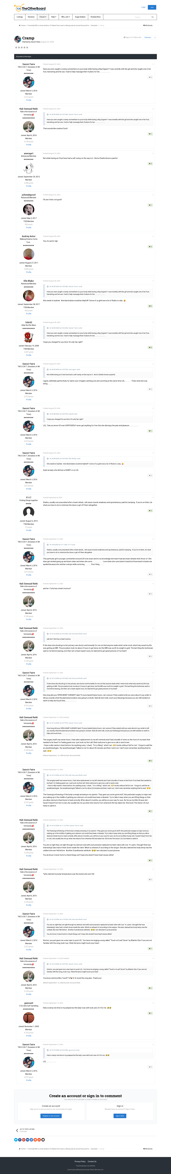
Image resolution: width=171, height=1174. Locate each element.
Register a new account (51, 1116)
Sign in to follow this (133, 37)
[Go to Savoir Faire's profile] (17, 39)
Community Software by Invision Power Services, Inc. (85, 1170)
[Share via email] (43, 1140)
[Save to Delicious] (31, 1140)
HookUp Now (96, 17)
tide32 (28, 322)
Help (53, 17)
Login (143, 7)
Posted (51, 64)
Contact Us (92, 1162)
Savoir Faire (35, 42)
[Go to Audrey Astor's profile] (28, 254)
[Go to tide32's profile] (28, 337)
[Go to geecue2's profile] (28, 1017)
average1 (29, 153)
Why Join (65, 17)
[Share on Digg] (27, 1140)
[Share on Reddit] (35, 1140)
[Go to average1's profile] (28, 168)
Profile (28, 100)
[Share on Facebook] (20, 1140)
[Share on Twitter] (16, 1140)
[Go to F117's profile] (28, 512)
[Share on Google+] (23, 1140)
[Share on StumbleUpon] (39, 1140)
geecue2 (28, 1003)
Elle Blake (29, 281)
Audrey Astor (29, 236)
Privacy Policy (80, 1162)
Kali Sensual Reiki (29, 108)
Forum (42, 17)
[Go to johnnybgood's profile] (28, 209)
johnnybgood (29, 194)
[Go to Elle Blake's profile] (28, 295)
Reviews (31, 17)
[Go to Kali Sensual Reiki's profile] (28, 126)
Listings (20, 17)
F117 (28, 497)
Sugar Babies (80, 17)
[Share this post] (153, 64)
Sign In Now (120, 1116)
